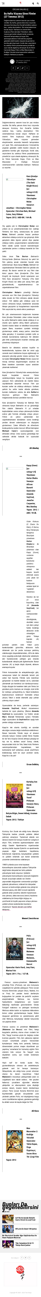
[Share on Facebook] (13, 68)
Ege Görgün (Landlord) (23, 60)
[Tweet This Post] (18, 68)
